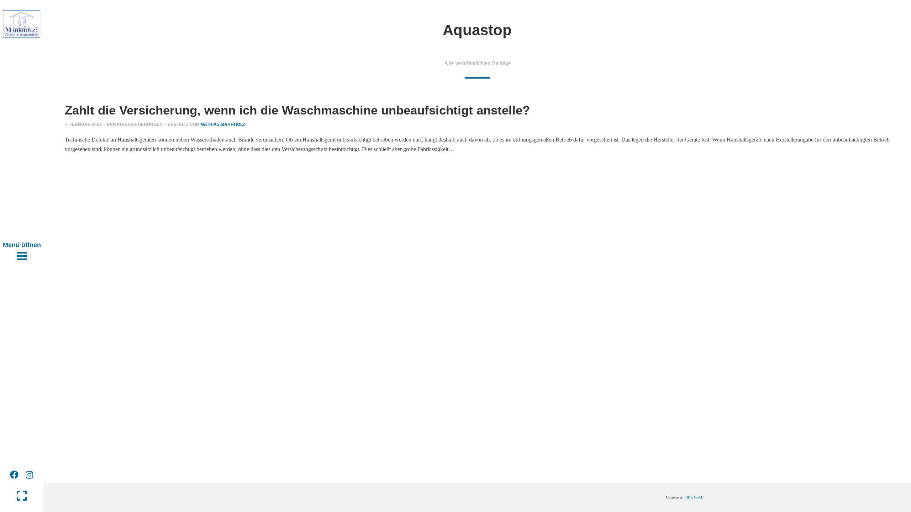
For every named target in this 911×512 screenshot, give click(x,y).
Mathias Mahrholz (222, 124)
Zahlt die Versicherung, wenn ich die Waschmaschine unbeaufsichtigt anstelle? (297, 110)
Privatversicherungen (135, 124)
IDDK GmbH (694, 497)
